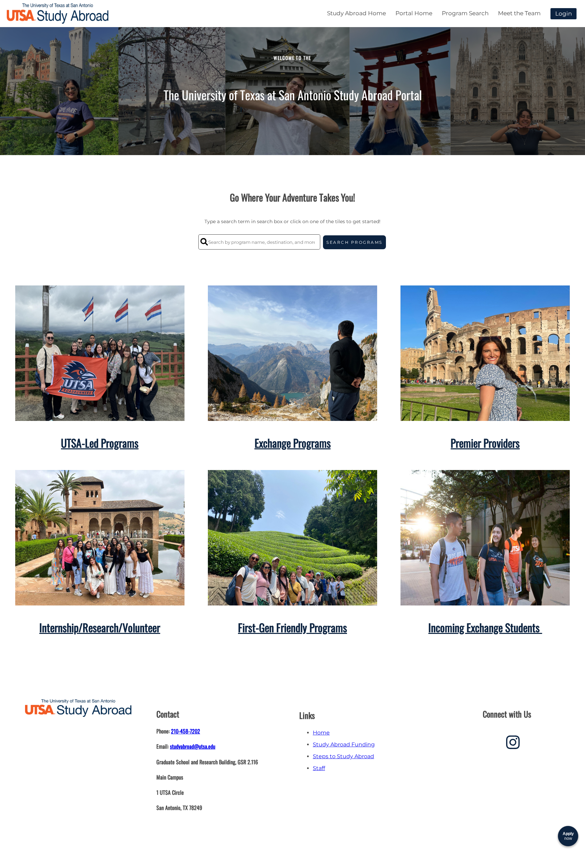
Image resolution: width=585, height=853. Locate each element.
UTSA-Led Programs (99, 443)
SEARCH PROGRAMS (354, 242)
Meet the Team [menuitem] (519, 13)
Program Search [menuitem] (465, 13)
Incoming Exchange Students (485, 627)
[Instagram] (513, 745)
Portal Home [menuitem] (413, 13)
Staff (319, 768)
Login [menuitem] (563, 13)
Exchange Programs (293, 443)
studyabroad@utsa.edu (192, 746)
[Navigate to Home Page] (57, 13)
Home (321, 732)
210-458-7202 (185, 731)
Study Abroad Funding (344, 744)
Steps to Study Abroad (343, 756)
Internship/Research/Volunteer (99, 627)
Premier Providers (485, 443)
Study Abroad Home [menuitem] (356, 13)
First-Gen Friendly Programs (292, 627)
